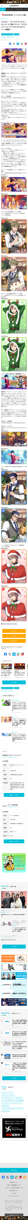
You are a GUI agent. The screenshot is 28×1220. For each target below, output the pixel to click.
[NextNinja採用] (14, 1128)
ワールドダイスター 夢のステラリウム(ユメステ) (12, 1108)
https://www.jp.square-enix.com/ (9, 757)
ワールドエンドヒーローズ (7, 37)
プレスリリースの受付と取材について (14, 1188)
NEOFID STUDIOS (5, 1111)
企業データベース (10, 9)
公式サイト (14, 631)
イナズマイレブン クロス (7, 1092)
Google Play (14, 641)
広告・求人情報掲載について (14, 1185)
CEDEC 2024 (19, 1097)
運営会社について (14, 1182)
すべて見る (14, 682)
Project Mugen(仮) (19, 1100)
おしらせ (14, 1193)
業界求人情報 (19, 9)
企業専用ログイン (13, 1215)
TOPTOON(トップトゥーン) (8, 1097)
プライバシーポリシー (14, 1196)
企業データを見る (14, 795)
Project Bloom (5, 1105)
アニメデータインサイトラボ (8, 1095)
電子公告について (14, 1190)
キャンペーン (5, 18)
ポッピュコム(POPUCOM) (7, 1100)
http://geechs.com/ (12, 806)
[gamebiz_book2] (14, 863)
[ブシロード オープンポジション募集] (14, 15)
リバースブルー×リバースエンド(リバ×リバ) (11, 1103)
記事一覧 (3, 9)
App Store (14, 636)
